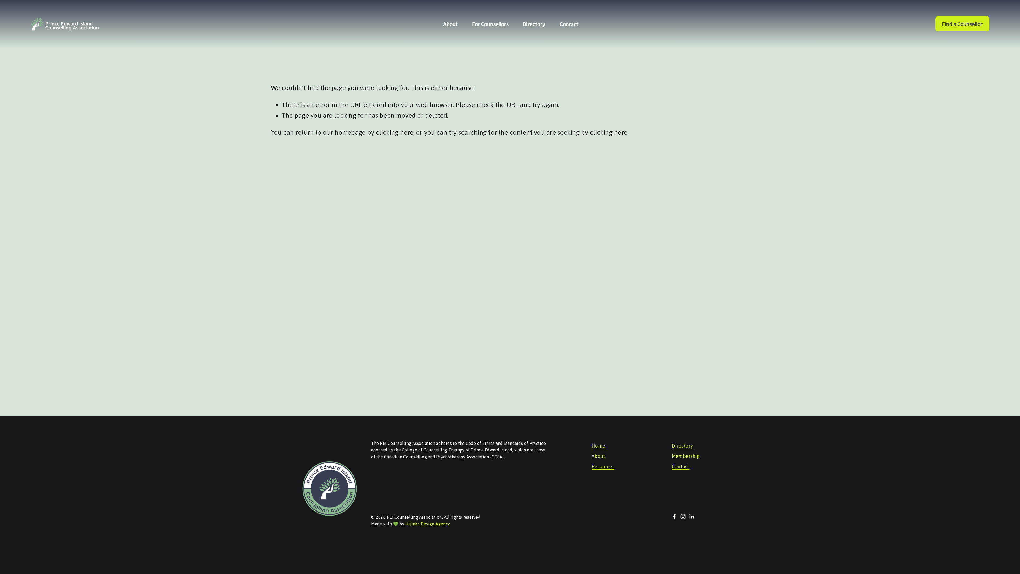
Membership (686, 456)
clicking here (394, 132)
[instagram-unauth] (683, 516)
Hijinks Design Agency (427, 523)
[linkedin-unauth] (691, 516)
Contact (569, 23)
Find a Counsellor (962, 23)
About (598, 456)
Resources (603, 466)
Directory (534, 23)
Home (598, 446)
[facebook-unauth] (674, 516)
